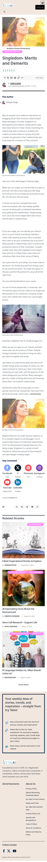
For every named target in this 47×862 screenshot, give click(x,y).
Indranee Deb (10, 677)
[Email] (32, 507)
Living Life (37, 634)
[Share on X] (7, 78)
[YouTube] (14, 851)
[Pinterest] (28, 471)
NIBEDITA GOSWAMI (12, 616)
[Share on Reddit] (15, 78)
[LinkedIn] (18, 486)
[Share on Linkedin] (11, 78)
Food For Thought (12, 52)
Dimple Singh (15, 83)
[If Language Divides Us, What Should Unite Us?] (23, 649)
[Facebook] (7, 471)
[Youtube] (7, 486)
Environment (36, 572)
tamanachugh (10, 565)
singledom (12, 497)
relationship (35, 394)
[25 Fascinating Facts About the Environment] (23, 588)
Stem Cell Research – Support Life (19, 622)
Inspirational (35, 524)
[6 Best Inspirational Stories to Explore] (23, 540)
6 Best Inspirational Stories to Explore (21, 561)
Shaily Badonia (11, 626)
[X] (18, 471)
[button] (43, 3)
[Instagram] (39, 471)
